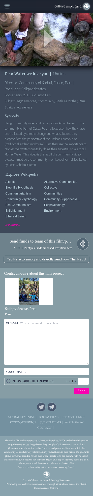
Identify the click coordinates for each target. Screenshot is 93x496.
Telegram (51, 406)
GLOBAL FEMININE (21, 417)
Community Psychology (21, 199)
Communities (53, 193)
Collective (51, 187)
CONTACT (44, 427)
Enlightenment (15, 210)
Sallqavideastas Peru (20, 309)
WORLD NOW (74, 422)
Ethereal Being (15, 216)
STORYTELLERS (74, 417)
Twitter (41, 406)
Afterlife (10, 182)
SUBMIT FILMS (50, 422)
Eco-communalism (18, 205)
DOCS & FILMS (49, 417)
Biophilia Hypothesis (19, 187)
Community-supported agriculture (62, 199)
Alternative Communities (60, 182)
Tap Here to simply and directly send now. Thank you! (46, 259)
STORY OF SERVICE (22, 422)
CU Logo (46, 474)
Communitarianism (18, 193)
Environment (52, 210)
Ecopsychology (54, 205)
